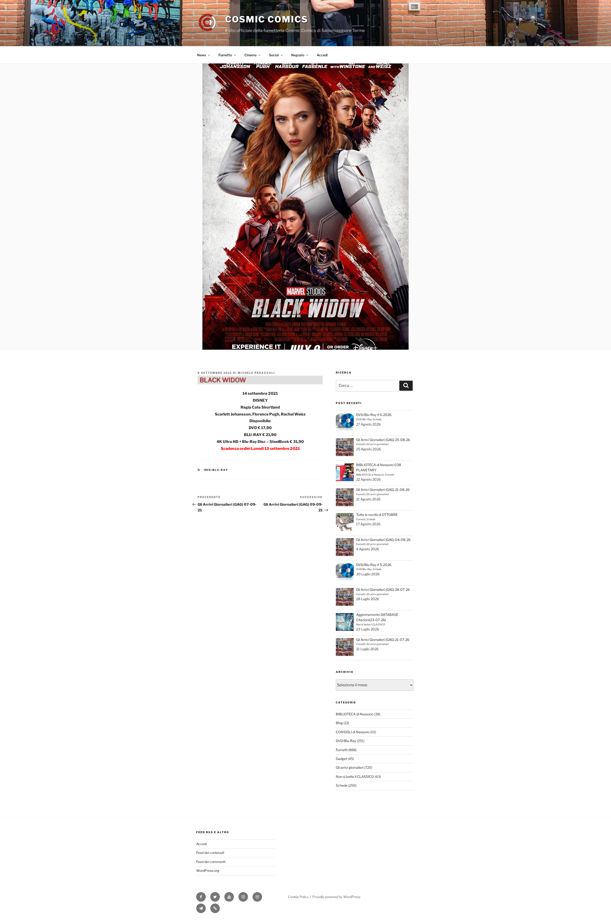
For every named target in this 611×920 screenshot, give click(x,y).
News (201, 55)
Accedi (322, 55)
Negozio (297, 55)
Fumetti (342, 750)
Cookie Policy (298, 897)
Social (274, 55)
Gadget (341, 759)
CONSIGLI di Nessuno (352, 732)
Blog (339, 723)
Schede (342, 785)
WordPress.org (207, 870)
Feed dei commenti (210, 862)
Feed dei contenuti (210, 853)
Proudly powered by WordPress (336, 897)
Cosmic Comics (266, 19)
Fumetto (225, 55)
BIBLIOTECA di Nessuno (354, 714)
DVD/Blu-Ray (216, 470)
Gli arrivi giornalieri (349, 767)
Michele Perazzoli (256, 372)
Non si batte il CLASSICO (355, 776)
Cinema (250, 55)
